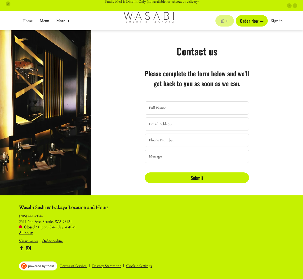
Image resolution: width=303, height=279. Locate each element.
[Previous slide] (289, 5)
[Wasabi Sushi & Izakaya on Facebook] (22, 249)
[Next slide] (295, 5)
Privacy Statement (106, 266)
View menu (28, 240)
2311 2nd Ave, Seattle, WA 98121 (45, 221)
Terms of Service (73, 266)
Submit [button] (197, 178)
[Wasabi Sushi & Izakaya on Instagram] (28, 249)
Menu (44, 20)
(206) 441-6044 (31, 215)
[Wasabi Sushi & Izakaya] (152, 20)
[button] (8, 3)
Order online (52, 240)
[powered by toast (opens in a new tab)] (38, 266)
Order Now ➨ (251, 21)
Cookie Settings (139, 266)
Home (27, 20)
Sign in (277, 20)
